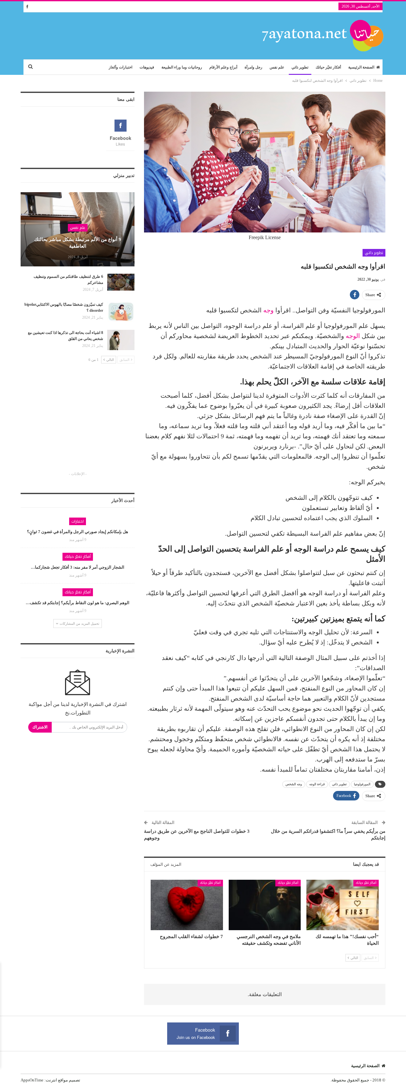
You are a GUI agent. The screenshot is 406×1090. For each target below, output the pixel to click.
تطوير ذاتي (299, 67)
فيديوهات (147, 67)
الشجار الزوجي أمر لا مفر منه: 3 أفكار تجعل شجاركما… (77, 567)
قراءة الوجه (317, 784)
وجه (268, 310)
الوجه (353, 335)
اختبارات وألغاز (120, 67)
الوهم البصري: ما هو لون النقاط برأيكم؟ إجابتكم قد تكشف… (77, 602)
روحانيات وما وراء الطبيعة (181, 67)
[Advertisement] (77, 423)
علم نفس (277, 67)
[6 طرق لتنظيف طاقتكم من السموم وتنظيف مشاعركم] (120, 284)
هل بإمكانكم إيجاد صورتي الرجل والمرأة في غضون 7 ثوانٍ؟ (77, 531)
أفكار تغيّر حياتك (328, 67)
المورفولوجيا (362, 784)
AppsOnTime (32, 1080)
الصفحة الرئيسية (361, 67)
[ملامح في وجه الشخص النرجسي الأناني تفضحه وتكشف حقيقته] (265, 905)
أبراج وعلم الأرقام (223, 67)
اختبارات (77, 521)
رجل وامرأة (253, 67)
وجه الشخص (293, 784)
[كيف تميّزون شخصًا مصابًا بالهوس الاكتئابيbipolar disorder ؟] (120, 312)
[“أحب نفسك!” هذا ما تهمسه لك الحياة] (342, 905)
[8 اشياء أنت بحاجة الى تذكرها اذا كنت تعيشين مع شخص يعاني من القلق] (120, 340)
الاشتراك (40, 727)
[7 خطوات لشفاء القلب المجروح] (187, 905)
